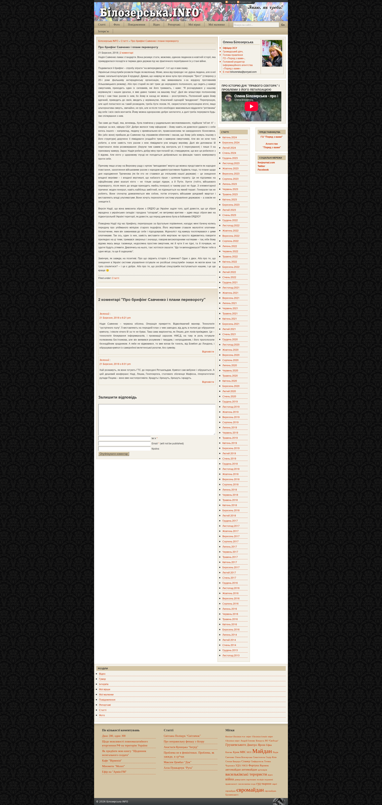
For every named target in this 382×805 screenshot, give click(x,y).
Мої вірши (104, 689)
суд (258, 783)
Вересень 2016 (231, 598)
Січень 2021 (229, 334)
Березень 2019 (231, 448)
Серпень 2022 (230, 240)
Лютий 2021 (229, 329)
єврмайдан (230, 790)
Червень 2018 (230, 494)
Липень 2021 (229, 303)
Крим (236, 752)
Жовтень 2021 (230, 292)
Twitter (261, 166)
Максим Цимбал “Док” (177, 762)
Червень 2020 (230, 370)
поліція (260, 779)
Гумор (102, 678)
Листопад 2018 (231, 468)
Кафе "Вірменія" (112, 760)
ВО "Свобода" (271, 740)
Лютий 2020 (229, 391)
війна (229, 779)
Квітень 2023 (229, 199)
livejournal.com (266, 162)
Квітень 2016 (229, 624)
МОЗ (249, 752)
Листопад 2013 (231, 655)
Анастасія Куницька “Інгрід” (181, 747)
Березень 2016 (231, 629)
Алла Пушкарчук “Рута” (178, 768)
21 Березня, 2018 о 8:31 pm (115, 363)
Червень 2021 (230, 308)
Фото (117, 24)
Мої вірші (194, 24)
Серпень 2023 (230, 178)
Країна (155, 448)
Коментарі (245, 2)
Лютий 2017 (229, 572)
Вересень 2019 (231, 417)
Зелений (104, 313)
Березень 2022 (231, 266)
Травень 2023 (230, 194)
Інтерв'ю (103, 684)
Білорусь (260, 740)
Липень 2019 (229, 427)
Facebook (263, 169)
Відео (156, 24)
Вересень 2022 (231, 235)
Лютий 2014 (229, 639)
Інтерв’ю (103, 31)
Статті (232, 2)
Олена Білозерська (243, 757)
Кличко (228, 752)
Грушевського (235, 744)
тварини (266, 783)
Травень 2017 (230, 557)
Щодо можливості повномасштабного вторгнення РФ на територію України (125, 743)
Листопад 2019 (231, 406)
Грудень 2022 (230, 220)
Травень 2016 (230, 619)
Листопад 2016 (231, 588)
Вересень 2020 (231, 354)
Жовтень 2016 (230, 593)
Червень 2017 (230, 551)
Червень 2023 (230, 189)
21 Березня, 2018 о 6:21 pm (115, 317)
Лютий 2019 (229, 453)
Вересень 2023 (231, 173)
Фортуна (253, 765)
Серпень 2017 (230, 541)
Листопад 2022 (231, 225)
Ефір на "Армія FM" (114, 772)
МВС (243, 752)
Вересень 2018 (231, 479)
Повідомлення (136, 24)
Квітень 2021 (229, 318)
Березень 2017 (231, 567)
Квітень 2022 (229, 261)
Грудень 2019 (230, 401)
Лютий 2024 (229, 147)
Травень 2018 (230, 500)
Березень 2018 (231, 510)
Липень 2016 (229, 608)
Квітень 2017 (229, 562)
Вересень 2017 (231, 536)
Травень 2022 (230, 256)
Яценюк (264, 765)
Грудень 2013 (230, 650)
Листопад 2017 (231, 525)
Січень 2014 (229, 645)
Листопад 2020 (231, 344)
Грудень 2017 (230, 520)
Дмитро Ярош (256, 745)
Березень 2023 (231, 204)
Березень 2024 (231, 142)
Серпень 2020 (230, 360)
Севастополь (259, 757)
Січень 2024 (229, 152)
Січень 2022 (229, 277)
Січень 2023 (229, 215)
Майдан (262, 751)
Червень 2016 (230, 614)
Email (155, 443)
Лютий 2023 (229, 209)
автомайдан (233, 769)
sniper (248, 736)
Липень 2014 (229, 634)
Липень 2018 (229, 489)
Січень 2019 (229, 458)
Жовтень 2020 (230, 349)
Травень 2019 (230, 437)
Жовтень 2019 (230, 411)
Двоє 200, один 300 (114, 736)
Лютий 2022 (229, 272)
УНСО (245, 765)
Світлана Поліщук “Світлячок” (182, 736)
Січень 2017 (229, 577)
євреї (274, 783)
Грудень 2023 (230, 158)
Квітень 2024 (229, 137)
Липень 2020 (229, 365)
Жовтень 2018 (230, 474)
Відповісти (208, 351)
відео (270, 774)
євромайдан (250, 789)
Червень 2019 (230, 432)
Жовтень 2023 (230, 168)
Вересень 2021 (231, 297)
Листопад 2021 (231, 287)
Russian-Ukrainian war (235, 736)
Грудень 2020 (230, 339)
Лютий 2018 (229, 515)
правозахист (231, 783)
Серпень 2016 (230, 603)
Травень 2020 (230, 375)
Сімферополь (257, 761)
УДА (238, 765)
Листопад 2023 (231, 163)
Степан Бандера (233, 761)
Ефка (269, 745)
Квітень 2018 (229, 505)
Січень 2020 (229, 396)
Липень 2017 (229, 546)
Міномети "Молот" (113, 766)
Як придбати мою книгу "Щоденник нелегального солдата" (124, 753)
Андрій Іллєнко (248, 740)
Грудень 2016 (230, 582)
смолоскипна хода (246, 783)
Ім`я (154, 438)
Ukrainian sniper (232, 740)
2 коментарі (126, 52)
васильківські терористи (246, 774)
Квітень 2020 (229, 380)
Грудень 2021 (230, 282)
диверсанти (240, 779)
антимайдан (249, 769)
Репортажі (174, 24)
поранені (268, 779)
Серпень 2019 (230, 422)
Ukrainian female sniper (262, 736)
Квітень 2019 (229, 443)
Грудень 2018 (230, 463)
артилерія (262, 769)
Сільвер (245, 761)
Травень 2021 (230, 313)
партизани (251, 779)
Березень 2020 (231, 386)
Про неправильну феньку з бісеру (184, 741)
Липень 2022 (229, 246)
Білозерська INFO (108, 40)
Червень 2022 (230, 251)
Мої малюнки (217, 24)
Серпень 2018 (230, 484)
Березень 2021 (231, 323)
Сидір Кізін (271, 757)
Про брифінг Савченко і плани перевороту (155, 40)
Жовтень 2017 (230, 531)
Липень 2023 (229, 184)
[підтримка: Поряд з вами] (280, 801)
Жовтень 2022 (230, 230)
